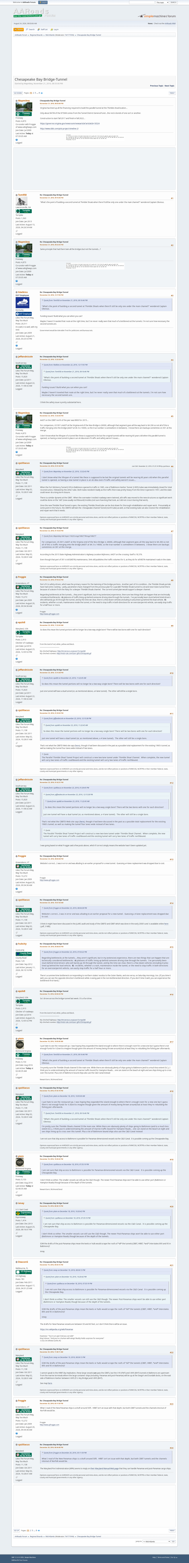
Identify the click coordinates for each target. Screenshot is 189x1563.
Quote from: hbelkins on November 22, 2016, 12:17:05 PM (65, 365)
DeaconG (23, 1261)
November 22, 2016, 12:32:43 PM (51, 416)
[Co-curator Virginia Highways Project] (17, 139)
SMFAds (14, 1560)
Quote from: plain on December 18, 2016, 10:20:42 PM (64, 1211)
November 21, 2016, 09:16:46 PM (51, 198)
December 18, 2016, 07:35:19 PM (51, 1091)
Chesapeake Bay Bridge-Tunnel (52, 100)
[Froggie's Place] (17, 609)
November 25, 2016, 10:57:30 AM (51, 903)
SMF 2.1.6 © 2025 (17, 1557)
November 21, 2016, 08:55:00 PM (51, 103)
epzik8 (21, 622)
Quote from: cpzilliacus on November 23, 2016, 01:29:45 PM (66, 788)
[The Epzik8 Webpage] (17, 658)
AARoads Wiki (170, 23)
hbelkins (23, 292)
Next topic (169, 86)
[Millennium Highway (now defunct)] (17, 345)
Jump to (139, 1541)
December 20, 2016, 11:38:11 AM (51, 1352)
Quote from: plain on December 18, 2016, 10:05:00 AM (64, 1096)
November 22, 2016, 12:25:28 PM (51, 359)
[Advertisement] (94, 57)
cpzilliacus (24, 463)
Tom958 (22, 194)
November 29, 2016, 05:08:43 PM (51, 947)
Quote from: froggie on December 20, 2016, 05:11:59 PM (65, 1453)
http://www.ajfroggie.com (49, 614)
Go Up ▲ (174, 1557)
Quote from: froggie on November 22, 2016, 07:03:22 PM (65, 952)
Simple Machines (30, 1557)
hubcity (22, 943)
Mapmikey (24, 100)
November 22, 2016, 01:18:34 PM (51, 531)
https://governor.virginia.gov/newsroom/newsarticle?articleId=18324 (70, 123)
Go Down (18, 93)
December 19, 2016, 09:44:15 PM (51, 1265)
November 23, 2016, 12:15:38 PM (51, 673)
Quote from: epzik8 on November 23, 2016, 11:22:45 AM (65, 678)
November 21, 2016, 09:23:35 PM (51, 245)
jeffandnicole (25, 356)
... (38, 93)
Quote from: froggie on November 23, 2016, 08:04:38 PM (65, 908)
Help (154, 1557)
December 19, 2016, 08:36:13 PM (51, 1206)
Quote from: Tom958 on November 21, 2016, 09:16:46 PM (65, 300)
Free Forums (23, 1560)
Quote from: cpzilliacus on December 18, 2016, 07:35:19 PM (66, 1164)
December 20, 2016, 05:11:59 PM (51, 1403)
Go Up (16, 1530)
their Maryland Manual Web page (104, 1468)
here (77, 745)
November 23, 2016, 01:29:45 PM (51, 713)
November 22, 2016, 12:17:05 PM (51, 295)
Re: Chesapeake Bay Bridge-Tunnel (54, 195)
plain (21, 1038)
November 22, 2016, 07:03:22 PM (51, 580)
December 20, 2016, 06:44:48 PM (51, 1447)
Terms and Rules (163, 1557)
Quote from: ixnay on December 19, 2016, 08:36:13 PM (64, 1270)
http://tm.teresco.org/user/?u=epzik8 (71, 651)
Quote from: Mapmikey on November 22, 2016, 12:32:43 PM (66, 471)
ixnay (21, 1203)
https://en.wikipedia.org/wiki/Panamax (56, 1329)
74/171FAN (69, 35)
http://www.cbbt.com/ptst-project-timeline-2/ (59, 128)
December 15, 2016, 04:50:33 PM (51, 994)
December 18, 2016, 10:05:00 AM (51, 1041)
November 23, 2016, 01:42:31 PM (51, 782)
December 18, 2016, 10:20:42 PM (51, 1159)
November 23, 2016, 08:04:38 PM (51, 859)
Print (172, 93)
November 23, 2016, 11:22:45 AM (51, 625)
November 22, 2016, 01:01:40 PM (51, 466)
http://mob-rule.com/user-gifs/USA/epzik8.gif (74, 653)
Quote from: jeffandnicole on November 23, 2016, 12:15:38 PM (67, 718)
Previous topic (156, 86)
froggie (22, 576)
